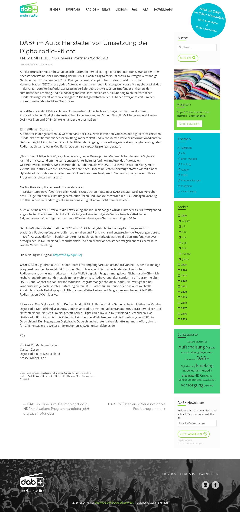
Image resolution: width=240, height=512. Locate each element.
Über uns (169, 474)
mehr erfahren (189, 124)
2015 (184, 319)
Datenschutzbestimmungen (190, 443)
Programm (186, 186)
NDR (198, 375)
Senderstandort (207, 379)
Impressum (187, 474)
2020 (184, 291)
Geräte (67, 372)
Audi (30, 376)
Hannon (71, 376)
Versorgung (192, 385)
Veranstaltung (188, 191)
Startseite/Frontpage (32, 9)
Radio (209, 376)
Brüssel (37, 376)
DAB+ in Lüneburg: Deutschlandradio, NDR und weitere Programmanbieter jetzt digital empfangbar (56, 408)
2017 (184, 308)
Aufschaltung (192, 347)
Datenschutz (209, 474)
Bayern (204, 352)
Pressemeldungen (191, 180)
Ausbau (211, 347)
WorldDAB (208, 385)
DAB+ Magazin (189, 158)
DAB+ (202, 358)
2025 (184, 264)
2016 (184, 313)
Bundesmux (190, 359)
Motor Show (82, 376)
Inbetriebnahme (193, 370)
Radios (91, 9)
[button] (7, 504)
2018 (184, 302)
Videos (121, 9)
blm (211, 352)
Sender (54, 9)
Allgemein (48, 372)
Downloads (163, 9)
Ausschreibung (190, 352)
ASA (145, 9)
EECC (63, 376)
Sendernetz (194, 379)
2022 (184, 281)
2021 (184, 286)
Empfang (73, 9)
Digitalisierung (188, 366)
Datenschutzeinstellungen (152, 502)
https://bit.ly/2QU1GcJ (67, 255)
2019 (184, 297)
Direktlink (24, 379)
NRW (204, 376)
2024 (184, 270)
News (106, 9)
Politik (75, 372)
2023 (184, 275)
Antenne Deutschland (197, 341)
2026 (184, 215)
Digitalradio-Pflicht (51, 376)
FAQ (134, 9)
